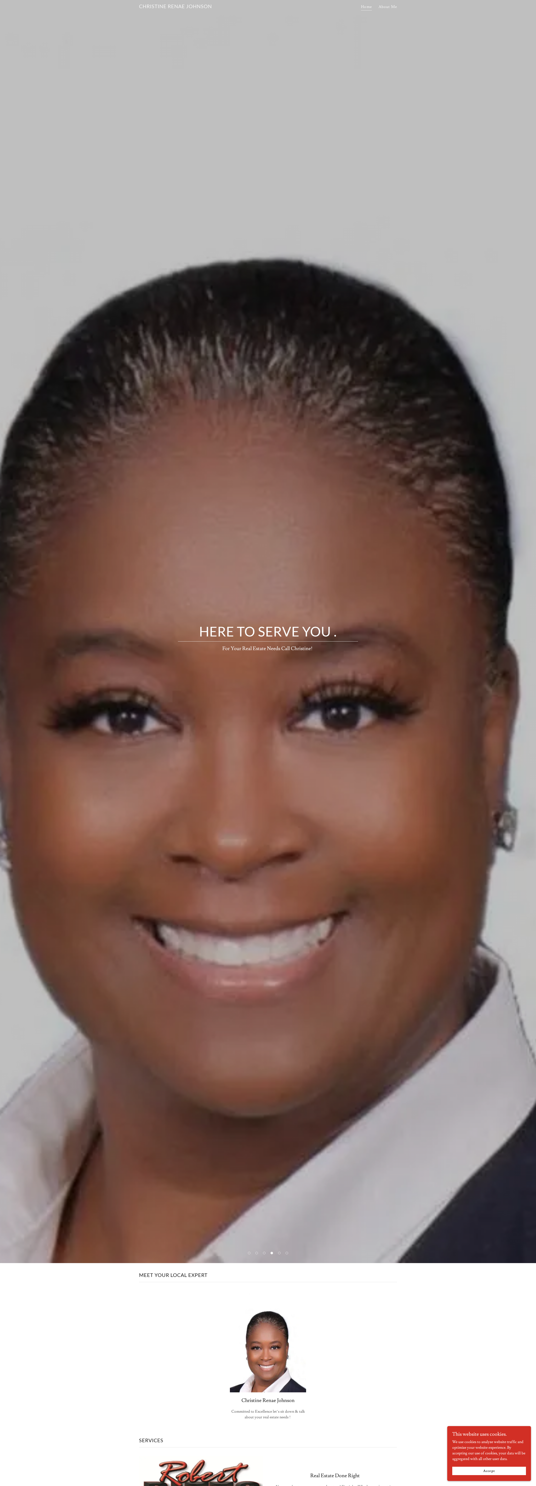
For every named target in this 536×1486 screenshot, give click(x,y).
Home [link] (366, 6)
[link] (175, 7)
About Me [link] (388, 6)
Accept (489, 1471)
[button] (249, 1253)
